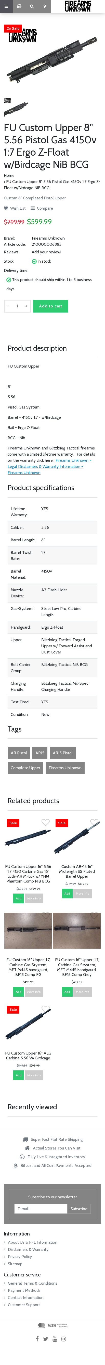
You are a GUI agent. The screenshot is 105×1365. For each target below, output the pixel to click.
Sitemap (15, 1263)
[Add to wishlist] (46, 824)
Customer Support (24, 1304)
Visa (51, 1325)
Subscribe (79, 1208)
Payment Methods (24, 1290)
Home (9, 175)
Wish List (17, 208)
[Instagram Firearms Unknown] (65, 1339)
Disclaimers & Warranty (28, 1249)
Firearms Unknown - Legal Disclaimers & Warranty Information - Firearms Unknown (49, 466)
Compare (44, 208)
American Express (62, 1325)
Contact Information (26, 1297)
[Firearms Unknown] (78, 6)
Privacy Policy (20, 1256)
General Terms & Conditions (32, 1283)
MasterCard (41, 1325)
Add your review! (46, 252)
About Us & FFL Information (32, 1242)
